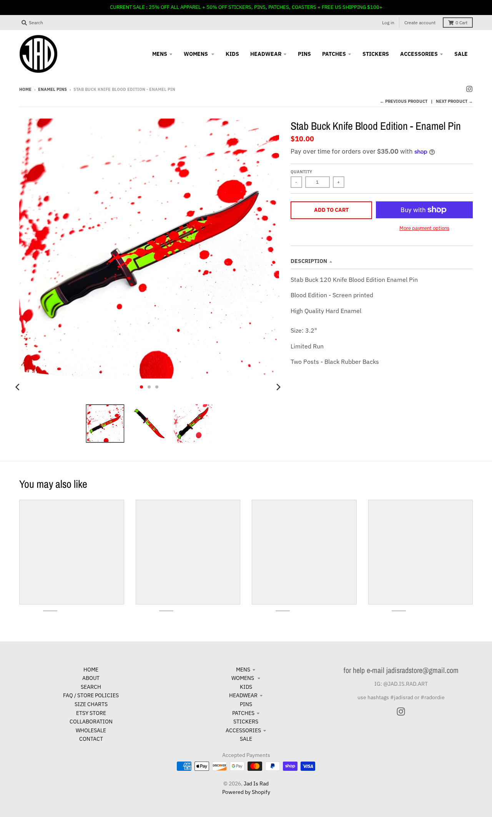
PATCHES (243, 713)
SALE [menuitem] (461, 53)
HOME (90, 669)
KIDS (246, 686)
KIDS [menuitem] (232, 53)
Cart (461, 22)
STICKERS (245, 721)
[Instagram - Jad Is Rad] (469, 88)
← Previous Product (403, 101)
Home (25, 89)
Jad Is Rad (256, 783)
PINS (246, 704)
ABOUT (91, 678)
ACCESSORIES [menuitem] (419, 53)
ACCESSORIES (243, 730)
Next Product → (454, 101)
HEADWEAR (243, 695)
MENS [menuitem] (159, 53)
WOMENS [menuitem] (196, 53)
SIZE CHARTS (91, 704)
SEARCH (91, 686)
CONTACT (91, 738)
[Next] (278, 386)
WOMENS (243, 678)
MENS (243, 669)
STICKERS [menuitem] (375, 53)
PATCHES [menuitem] (334, 53)
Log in (388, 22)
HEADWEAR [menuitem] (265, 53)
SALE (246, 738)
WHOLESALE (91, 730)
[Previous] (18, 386)
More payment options (424, 228)
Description (309, 261)
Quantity (301, 171)
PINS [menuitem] (304, 53)
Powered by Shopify (246, 792)
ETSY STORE (91, 713)
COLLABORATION (91, 721)
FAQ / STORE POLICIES (91, 695)
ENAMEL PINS (52, 89)
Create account (419, 22)
